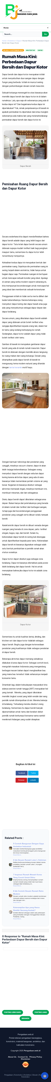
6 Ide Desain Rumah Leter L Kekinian (29, 860)
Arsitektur (30, 50)
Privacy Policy (35, 1057)
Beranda (25, 1018)
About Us (12, 1057)
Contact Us (23, 1057)
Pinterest (21, 780)
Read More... (17, 855)
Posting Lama (41, 1012)
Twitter (33, 773)
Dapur (40, 50)
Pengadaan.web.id (32, 1051)
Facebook (21, 773)
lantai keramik (15, 367)
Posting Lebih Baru (12, 1012)
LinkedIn (33, 780)
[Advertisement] (25, 203)
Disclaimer (25, 1059)
